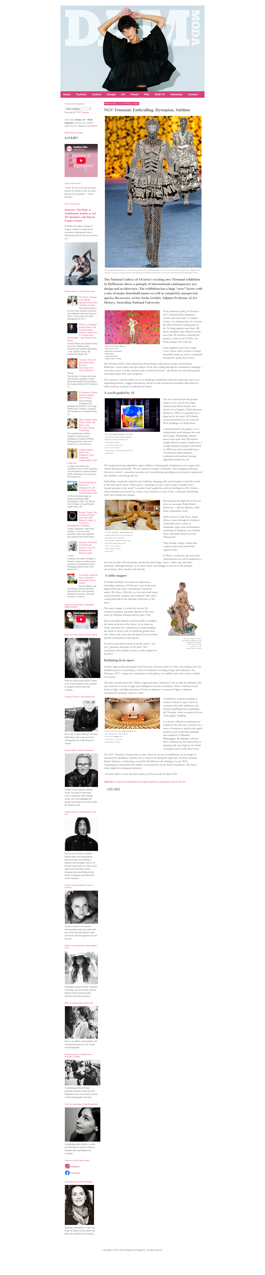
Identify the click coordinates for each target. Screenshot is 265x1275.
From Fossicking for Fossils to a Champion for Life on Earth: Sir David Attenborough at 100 (88, 487)
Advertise (176, 94)
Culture (96, 94)
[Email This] (108, 789)
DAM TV (160, 94)
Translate (85, 112)
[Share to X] (113, 789)
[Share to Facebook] (116, 789)
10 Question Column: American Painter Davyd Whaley (88, 395)
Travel (134, 94)
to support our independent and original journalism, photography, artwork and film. (145, 782)
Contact (193, 94)
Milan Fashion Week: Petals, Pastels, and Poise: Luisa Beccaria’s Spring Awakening (88, 425)
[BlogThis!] (111, 789)
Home (67, 94)
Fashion (81, 94)
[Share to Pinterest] (118, 789)
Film (146, 94)
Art (123, 94)
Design (111, 94)
